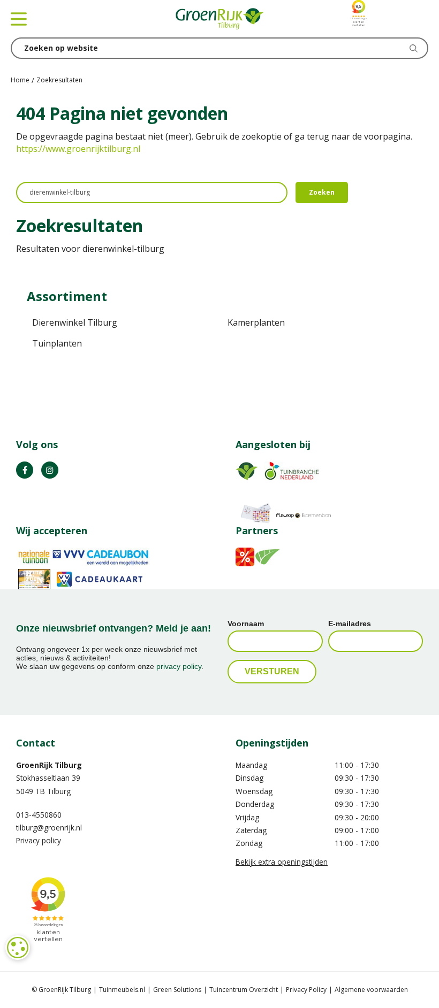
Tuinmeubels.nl (122, 989)
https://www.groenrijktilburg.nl (78, 149)
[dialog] (17, 947)
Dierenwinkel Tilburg (74, 322)
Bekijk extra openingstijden (282, 862)
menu (19, 19)
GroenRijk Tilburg (49, 765)
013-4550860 (39, 815)
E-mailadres (349, 623)
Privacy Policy (306, 989)
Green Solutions (177, 989)
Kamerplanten (256, 322)
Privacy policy (38, 840)
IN (49, 470)
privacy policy (178, 666)
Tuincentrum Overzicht (243, 989)
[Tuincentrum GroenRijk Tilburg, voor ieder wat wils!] (219, 18)
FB (24, 470)
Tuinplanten (57, 343)
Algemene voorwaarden (371, 989)
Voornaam (246, 623)
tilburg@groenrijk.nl (49, 827)
